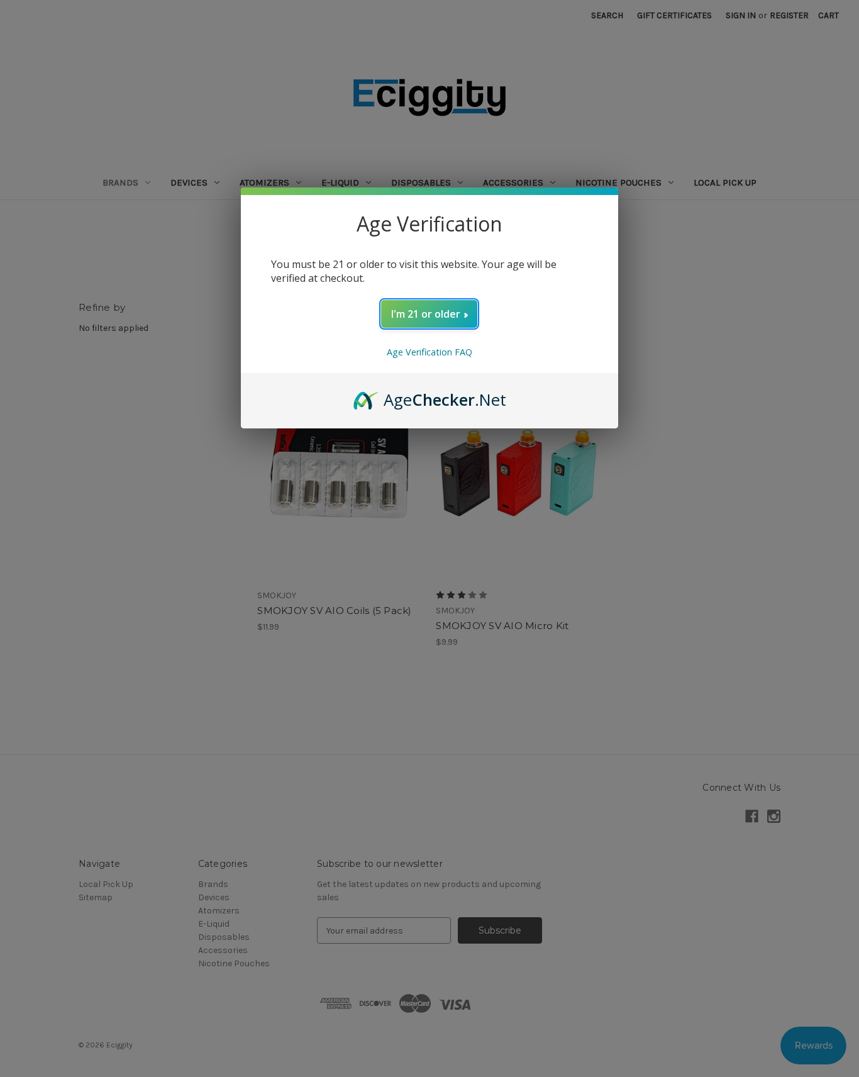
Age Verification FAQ (429, 352)
